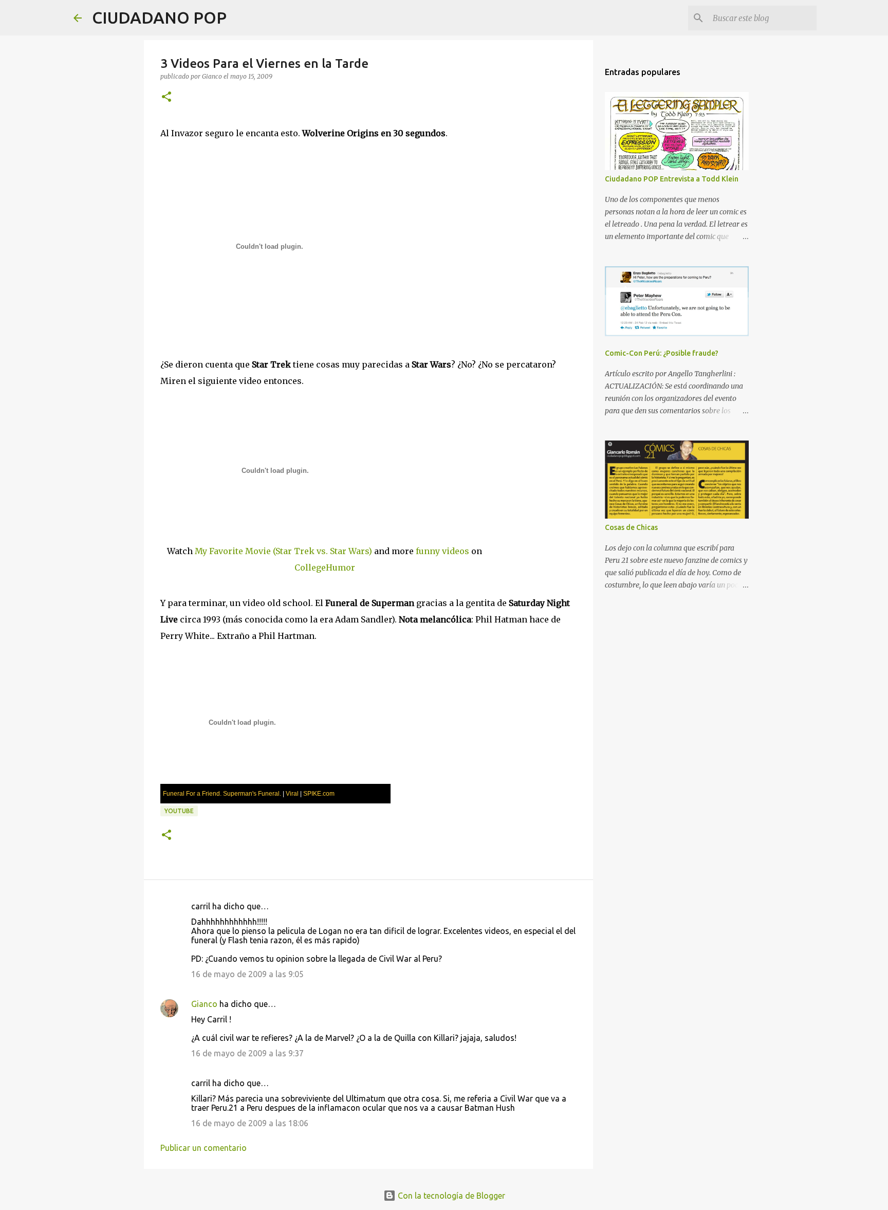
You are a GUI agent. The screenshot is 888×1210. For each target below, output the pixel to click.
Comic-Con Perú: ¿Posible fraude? (661, 353)
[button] (166, 97)
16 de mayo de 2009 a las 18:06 (249, 1123)
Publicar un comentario (203, 1147)
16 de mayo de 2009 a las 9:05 (247, 974)
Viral (292, 793)
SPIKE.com (319, 793)
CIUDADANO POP (159, 17)
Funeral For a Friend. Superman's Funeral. (222, 793)
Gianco (204, 1004)
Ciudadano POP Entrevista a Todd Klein (671, 179)
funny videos (442, 551)
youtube (179, 811)
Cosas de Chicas (631, 527)
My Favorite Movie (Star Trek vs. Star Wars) (283, 551)
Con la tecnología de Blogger (450, 1195)
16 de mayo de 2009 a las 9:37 (247, 1053)
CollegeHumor (324, 567)
